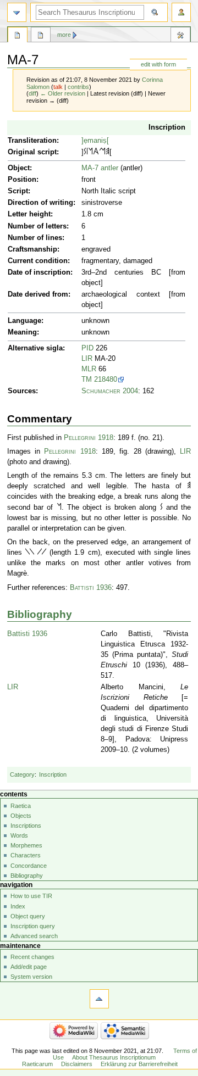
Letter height (29, 214)
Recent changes (32, 957)
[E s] (107, 152)
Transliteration (32, 140)
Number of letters (37, 226)
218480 (105, 379)
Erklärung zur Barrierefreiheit (139, 1064)
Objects (20, 815)
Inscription (166, 127)
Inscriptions (25, 825)
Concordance (28, 865)
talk (58, 86)
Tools (180, 36)
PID (87, 348)
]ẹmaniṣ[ (95, 140)
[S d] (85, 152)
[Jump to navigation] (16, 12)
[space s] (35, 552)
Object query (27, 916)
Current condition (38, 261)
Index (17, 906)
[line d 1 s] (39, 552)
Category (22, 774)
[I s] (87, 152)
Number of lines (35, 238)
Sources (22, 391)
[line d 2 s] (27, 552)
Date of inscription (39, 272)
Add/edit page (28, 966)
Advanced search (34, 936)
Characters (25, 855)
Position (22, 179)
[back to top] (99, 998)
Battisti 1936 (91, 588)
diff (32, 93)
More (64, 34)
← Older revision (62, 93)
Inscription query (32, 926)
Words (19, 835)
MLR (88, 369)
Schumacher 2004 (109, 391)
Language (24, 321)
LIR (86, 359)
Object (19, 168)
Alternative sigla (35, 348)
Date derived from (38, 294)
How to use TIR (31, 896)
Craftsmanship (32, 249)
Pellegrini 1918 (88, 438)
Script (18, 191)
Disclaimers (76, 1064)
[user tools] (181, 12)
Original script (32, 152)
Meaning (22, 332)
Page (17, 36)
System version (31, 976)
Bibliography (39, 614)
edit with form (158, 64)
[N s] (90, 152)
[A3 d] (96, 152)
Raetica (20, 805)
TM (86, 379)
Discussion (40, 36)
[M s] (102, 152)
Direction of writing (40, 203)
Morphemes (26, 845)
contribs (78, 86)
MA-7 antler (99, 168)
